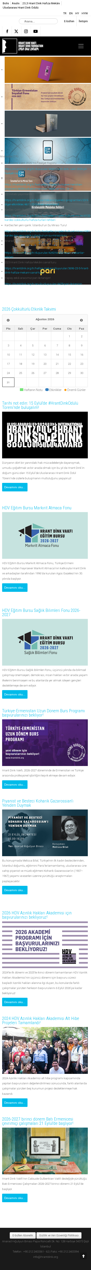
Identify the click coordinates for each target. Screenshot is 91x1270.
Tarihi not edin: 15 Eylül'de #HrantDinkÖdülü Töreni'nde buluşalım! (40, 405)
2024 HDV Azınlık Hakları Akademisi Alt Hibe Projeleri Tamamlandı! (40, 1020)
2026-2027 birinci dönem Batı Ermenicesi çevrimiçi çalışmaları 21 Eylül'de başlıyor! (37, 1121)
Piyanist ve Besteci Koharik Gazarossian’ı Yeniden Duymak (37, 803)
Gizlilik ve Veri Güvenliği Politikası (59, 1235)
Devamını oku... (14, 487)
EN (71, 13)
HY (77, 13)
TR (65, 13)
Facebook (7, 31)
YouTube (35, 31)
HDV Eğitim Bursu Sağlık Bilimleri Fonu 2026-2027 (41, 612)
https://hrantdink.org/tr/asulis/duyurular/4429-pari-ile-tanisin (43, 283)
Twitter (16, 31)
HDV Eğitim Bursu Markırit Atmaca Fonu (36, 508)
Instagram (26, 31)
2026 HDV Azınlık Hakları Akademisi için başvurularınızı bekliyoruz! (37, 915)
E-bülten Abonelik (22, 1235)
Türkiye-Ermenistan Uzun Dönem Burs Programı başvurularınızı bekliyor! (43, 713)
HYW (85, 13)
